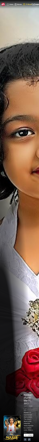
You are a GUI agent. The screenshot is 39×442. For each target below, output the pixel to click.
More (25, 432)
